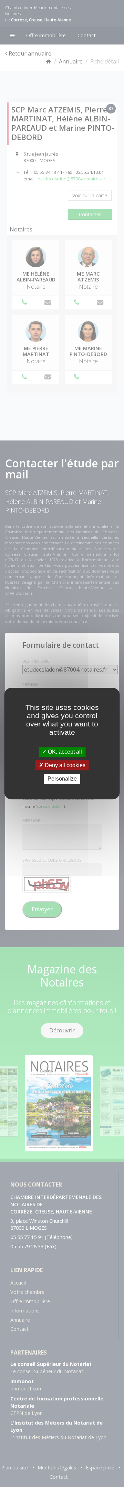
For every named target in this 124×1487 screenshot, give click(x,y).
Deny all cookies (64, 765)
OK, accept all (64, 752)
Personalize (62, 779)
